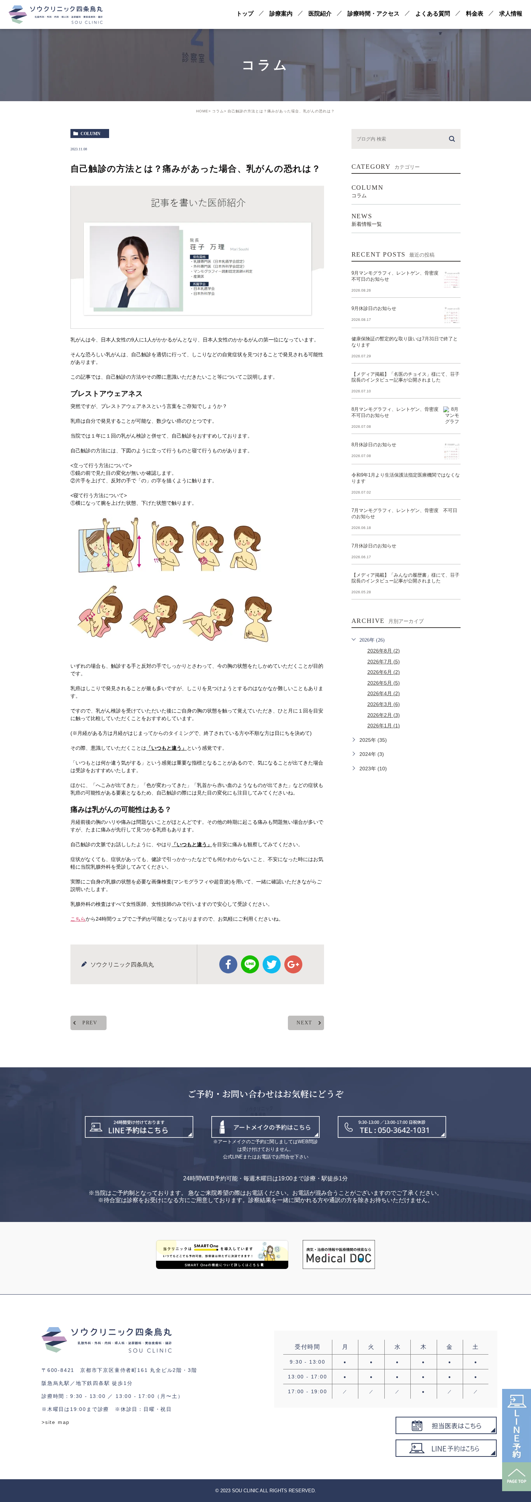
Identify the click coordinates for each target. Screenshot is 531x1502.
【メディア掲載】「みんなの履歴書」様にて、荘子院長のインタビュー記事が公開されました (405, 578)
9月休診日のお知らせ (373, 308)
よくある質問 (432, 13)
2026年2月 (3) (383, 715)
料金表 (474, 13)
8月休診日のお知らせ (373, 444)
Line (250, 964)
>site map (56, 1422)
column (90, 133)
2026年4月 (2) (383, 693)
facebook (228, 964)
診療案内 (281, 13)
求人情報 (510, 13)
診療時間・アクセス (373, 13)
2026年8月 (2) (383, 651)
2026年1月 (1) (383, 725)
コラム (218, 111)
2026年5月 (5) (383, 683)
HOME (202, 111)
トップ (245, 13)
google (293, 964)
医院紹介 (320, 13)
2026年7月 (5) (383, 661)
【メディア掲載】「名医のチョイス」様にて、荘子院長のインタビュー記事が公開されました (405, 377)
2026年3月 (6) (383, 704)
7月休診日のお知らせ (373, 545)
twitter (272, 964)
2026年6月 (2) (383, 672)
